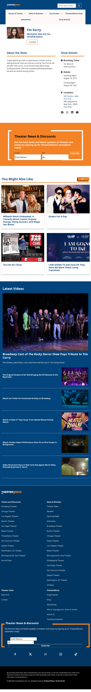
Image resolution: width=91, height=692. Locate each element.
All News (50, 585)
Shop (49, 599)
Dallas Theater (53, 541)
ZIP (43, 153)
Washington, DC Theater (11, 550)
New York (5, 595)
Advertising (51, 604)
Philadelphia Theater (10, 536)
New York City (44, 34)
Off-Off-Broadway (35, 36)
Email (17, 153)
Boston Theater (7, 521)
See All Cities (6, 560)
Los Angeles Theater (9, 516)
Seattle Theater (7, 546)
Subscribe (74, 153)
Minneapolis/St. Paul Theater (13, 555)
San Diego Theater (54, 565)
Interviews (51, 521)
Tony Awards (64, 19)
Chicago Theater (8, 511)
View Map (68, 107)
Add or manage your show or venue (62, 609)
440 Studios (69, 96)
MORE (82, 179)
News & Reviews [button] (36, 13)
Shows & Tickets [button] (15, 13)
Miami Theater (7, 531)
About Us (51, 614)
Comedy (32, 42)
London (4, 599)
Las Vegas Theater (9, 526)
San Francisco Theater (10, 541)
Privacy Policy (49, 681)
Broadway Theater (9, 506)
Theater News (52, 506)
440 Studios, (32, 34)
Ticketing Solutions (55, 619)
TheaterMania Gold (74, 13)
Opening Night (53, 516)
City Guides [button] (54, 13)
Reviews (50, 511)
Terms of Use (60, 681)
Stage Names (52, 595)
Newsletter (26, 19)
